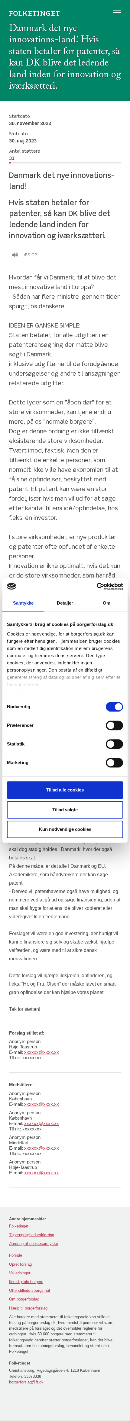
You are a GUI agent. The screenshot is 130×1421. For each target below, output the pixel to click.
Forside (15, 1255)
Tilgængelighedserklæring (31, 1235)
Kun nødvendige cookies (65, 829)
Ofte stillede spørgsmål (29, 1290)
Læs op (29, 255)
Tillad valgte (65, 809)
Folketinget (18, 1226)
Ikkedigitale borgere (26, 1281)
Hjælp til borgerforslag (28, 1308)
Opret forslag (20, 1264)
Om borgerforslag (24, 1299)
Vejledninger (19, 1273)
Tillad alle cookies (65, 789)
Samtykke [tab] (23, 602)
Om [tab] (106, 602)
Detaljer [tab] (65, 602)
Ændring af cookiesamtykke (33, 1243)
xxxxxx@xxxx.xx (41, 1052)
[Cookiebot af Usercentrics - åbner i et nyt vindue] (96, 586)
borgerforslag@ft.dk (26, 1382)
